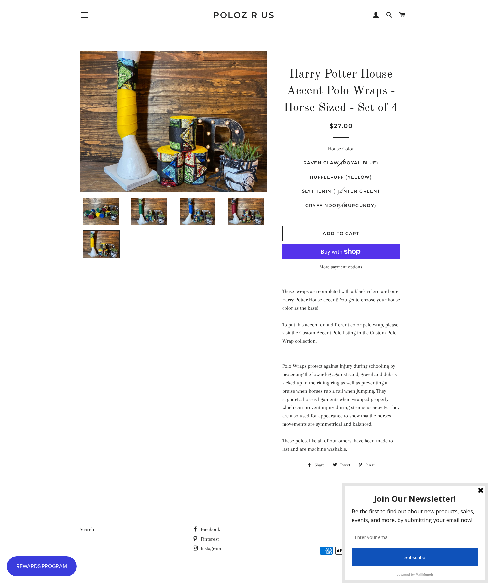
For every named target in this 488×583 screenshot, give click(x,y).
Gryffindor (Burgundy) (340, 205)
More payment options (341, 266)
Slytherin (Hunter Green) (341, 191)
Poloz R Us (244, 15)
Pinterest (209, 539)
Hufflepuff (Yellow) (341, 177)
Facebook (209, 529)
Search (87, 529)
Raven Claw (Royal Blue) (341, 162)
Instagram (210, 548)
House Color (341, 149)
